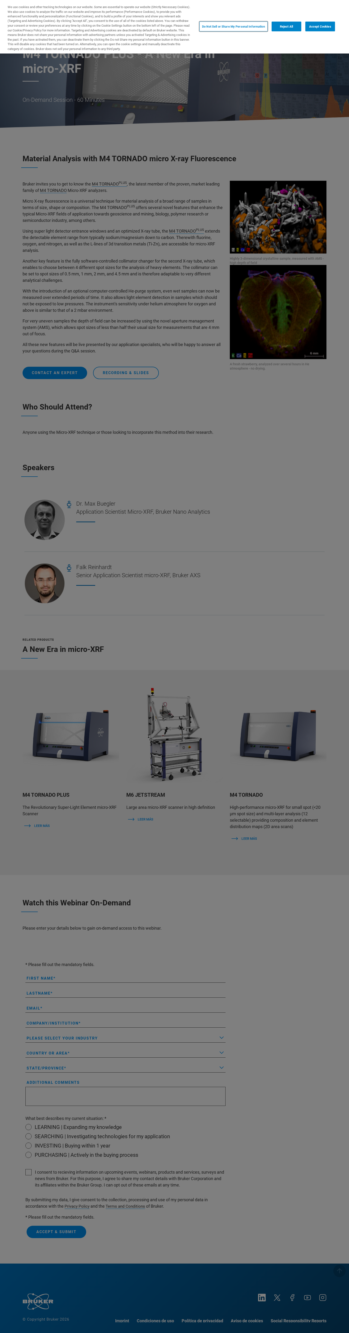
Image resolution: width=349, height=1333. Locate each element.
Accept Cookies (320, 26)
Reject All (286, 26)
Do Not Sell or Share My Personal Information (233, 26)
